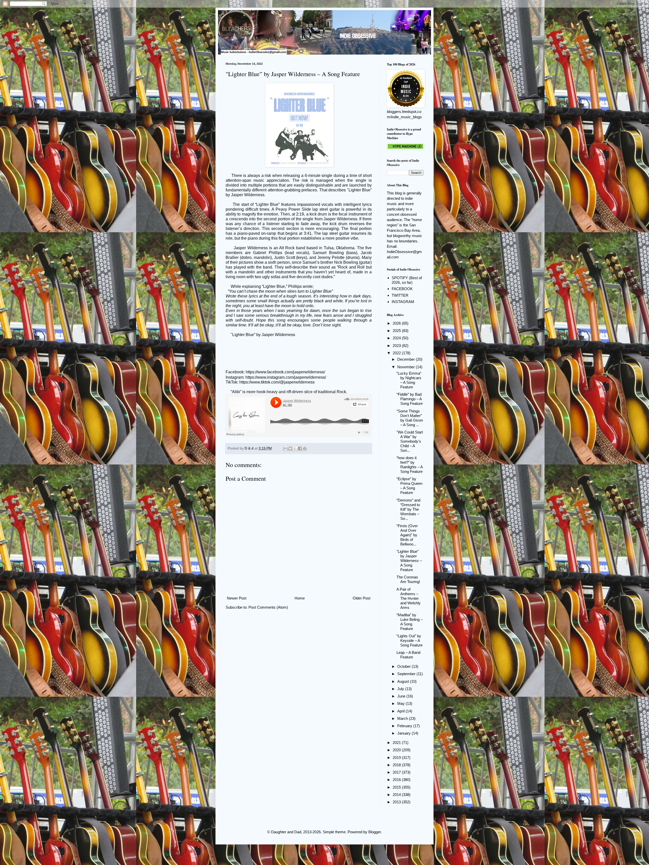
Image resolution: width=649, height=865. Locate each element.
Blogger (374, 832)
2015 (397, 787)
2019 (397, 757)
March (403, 718)
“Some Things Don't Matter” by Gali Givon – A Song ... (409, 418)
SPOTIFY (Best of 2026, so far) (407, 280)
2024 (397, 338)
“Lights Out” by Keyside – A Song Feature (409, 640)
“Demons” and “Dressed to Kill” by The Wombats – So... (408, 509)
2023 (397, 345)
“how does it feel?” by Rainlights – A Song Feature (409, 465)
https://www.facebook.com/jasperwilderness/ (285, 372)
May (401, 703)
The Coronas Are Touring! (408, 579)
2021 (397, 742)
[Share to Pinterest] (304, 448)
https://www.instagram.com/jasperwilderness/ (285, 377)
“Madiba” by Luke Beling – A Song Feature (409, 622)
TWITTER (400, 295)
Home (300, 598)
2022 (397, 353)
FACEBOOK (402, 289)
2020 (397, 750)
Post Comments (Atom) (268, 607)
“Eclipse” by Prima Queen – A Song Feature (409, 486)
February (405, 726)
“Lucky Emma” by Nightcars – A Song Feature (408, 380)
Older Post (361, 598)
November (406, 367)
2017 (397, 772)
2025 (397, 330)
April (401, 711)
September (407, 674)
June (401, 696)
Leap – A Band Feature (408, 654)
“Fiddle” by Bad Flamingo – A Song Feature (409, 399)
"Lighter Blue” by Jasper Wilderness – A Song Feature (409, 560)
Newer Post (236, 598)
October (404, 666)
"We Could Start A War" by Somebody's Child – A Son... (409, 441)
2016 (397, 779)
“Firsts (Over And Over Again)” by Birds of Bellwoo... (407, 535)
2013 (397, 802)
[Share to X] (295, 448)
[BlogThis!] (290, 448)
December (406, 359)
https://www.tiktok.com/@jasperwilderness (277, 382)
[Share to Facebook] (299, 448)
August (403, 681)
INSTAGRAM (403, 302)
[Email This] (285, 448)
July (401, 689)
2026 (397, 323)
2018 (397, 765)
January (404, 733)
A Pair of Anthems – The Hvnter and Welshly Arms (408, 598)
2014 (397, 794)
